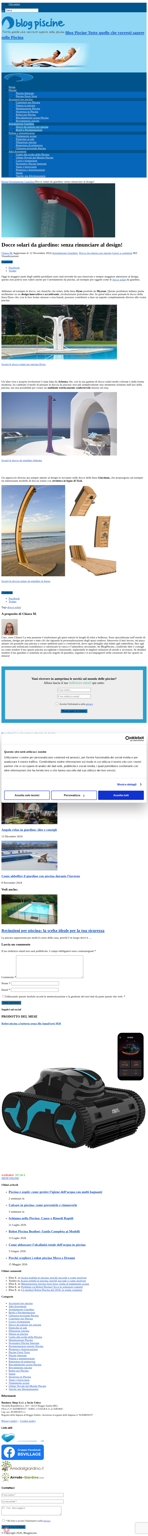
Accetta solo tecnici (27, 795)
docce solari (119, 279)
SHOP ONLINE (10, 1178)
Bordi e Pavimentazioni (29, 130)
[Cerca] (2, 11)
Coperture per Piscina (28, 102)
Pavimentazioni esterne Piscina (26, 1346)
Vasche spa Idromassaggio (31, 175)
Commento (8, 977)
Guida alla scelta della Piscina (32, 154)
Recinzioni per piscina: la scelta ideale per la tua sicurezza (53, 930)
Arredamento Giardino (21, 123)
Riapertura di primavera (29, 145)
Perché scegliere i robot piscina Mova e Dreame (42, 1258)
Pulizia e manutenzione (22, 133)
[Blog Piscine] (19, 81)
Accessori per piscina (21, 99)
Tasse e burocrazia (26, 166)
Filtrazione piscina (26, 142)
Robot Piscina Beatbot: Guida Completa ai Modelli (44, 1231)
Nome (5, 983)
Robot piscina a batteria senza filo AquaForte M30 (31, 1023)
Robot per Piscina (26, 114)
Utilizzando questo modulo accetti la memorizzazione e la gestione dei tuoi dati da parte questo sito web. (65, 996)
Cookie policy (28, 1421)
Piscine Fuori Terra (26, 96)
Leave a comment (122, 253)
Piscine (13, 90)
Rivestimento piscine (27, 120)
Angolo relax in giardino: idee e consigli (29, 830)
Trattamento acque (26, 136)
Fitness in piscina (25, 105)
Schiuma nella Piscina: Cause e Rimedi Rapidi (41, 1218)
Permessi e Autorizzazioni (30, 169)
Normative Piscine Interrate (31, 163)
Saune (19, 172)
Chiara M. (7, 253)
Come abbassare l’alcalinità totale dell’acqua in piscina (47, 1245)
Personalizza (72, 795)
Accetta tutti (121, 795)
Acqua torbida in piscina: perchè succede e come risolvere (54, 1277)
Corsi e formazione (26, 160)
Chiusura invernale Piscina (31, 148)
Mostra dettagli (127, 784)
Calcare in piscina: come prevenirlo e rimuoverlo (43, 1205)
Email (5, 989)
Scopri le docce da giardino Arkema (21, 460)
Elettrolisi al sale (25, 139)
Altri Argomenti (17, 151)
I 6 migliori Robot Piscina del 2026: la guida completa (51, 1290)
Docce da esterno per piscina (32, 126)
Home (12, 87)
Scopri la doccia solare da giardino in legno (25, 581)
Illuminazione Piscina (28, 108)
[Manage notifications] (6, 1529)
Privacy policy (9, 1421)
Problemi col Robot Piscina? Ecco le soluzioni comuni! (52, 1286)
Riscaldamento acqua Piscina (32, 117)
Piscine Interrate (25, 93)
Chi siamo (14, 4)
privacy (89, 704)
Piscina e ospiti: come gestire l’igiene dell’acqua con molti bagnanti (55, 1192)
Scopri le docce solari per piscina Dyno (23, 364)
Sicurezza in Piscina (27, 111)
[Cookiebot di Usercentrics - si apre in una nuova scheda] (128, 738)
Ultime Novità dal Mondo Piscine (34, 157)
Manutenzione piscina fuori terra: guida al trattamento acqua (55, 1283)
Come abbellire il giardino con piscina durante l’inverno (40, 876)
